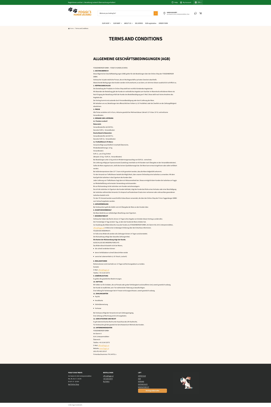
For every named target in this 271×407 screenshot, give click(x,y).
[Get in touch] (195, 13)
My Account (187, 2)
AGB (139, 379)
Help (176, 2)
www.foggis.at (104, 348)
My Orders (106, 381)
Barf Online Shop (73, 384)
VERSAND (141, 381)
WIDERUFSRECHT (143, 387)
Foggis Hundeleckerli (77, 405)
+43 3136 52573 (108, 379)
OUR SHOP (105, 23)
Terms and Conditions (81, 28)
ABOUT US (127, 23)
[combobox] (128, 13)
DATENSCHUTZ (143, 384)
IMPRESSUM (142, 376)
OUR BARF (116, 23)
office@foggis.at (98, 228)
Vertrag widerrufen (152, 391)
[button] (200, 13)
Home (72, 28)
